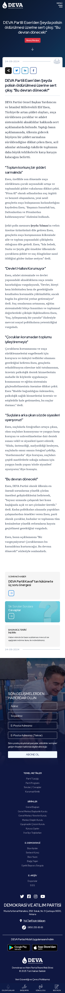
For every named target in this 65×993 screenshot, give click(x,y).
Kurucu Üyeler (32, 828)
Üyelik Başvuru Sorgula (32, 865)
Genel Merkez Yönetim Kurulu (32, 815)
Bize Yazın (32, 857)
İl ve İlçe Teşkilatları (33, 832)
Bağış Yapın (32, 861)
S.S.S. (32, 885)
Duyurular (32, 881)
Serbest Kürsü (32, 852)
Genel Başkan (32, 807)
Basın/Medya (32, 40)
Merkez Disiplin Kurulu (32, 820)
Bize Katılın (32, 848)
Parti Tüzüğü (32, 778)
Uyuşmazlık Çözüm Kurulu (32, 824)
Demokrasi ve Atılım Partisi (12, 5)
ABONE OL (32, 754)
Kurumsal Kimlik (32, 791)
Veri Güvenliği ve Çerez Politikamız (32, 979)
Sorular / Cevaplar (32, 787)
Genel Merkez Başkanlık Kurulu (32, 811)
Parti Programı (32, 783)
